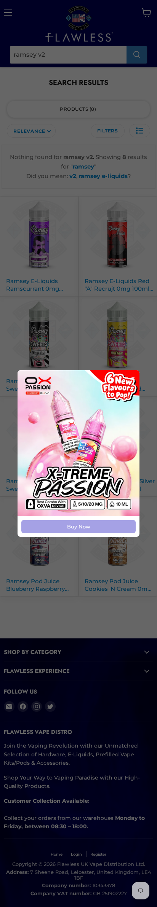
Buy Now (78, 527)
